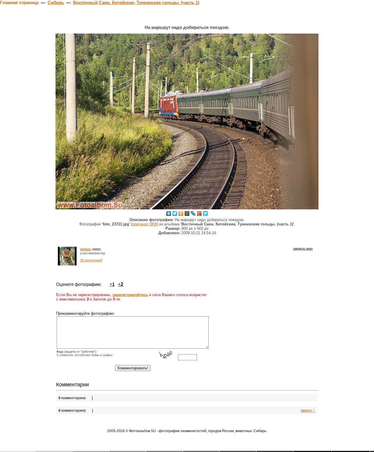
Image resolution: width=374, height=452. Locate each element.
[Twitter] (175, 213)
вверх (308, 410)
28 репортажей (91, 260)
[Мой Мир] (187, 213)
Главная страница (19, 2)
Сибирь (56, 2)
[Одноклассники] (181, 213)
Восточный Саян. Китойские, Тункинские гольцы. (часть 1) (136, 2)
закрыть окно (303, 248)
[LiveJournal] (193, 213)
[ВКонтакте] (169, 213)
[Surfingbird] (205, 213)
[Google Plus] (199, 213)
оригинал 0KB (144, 224)
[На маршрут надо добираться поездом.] (187, 121)
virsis (85, 249)
